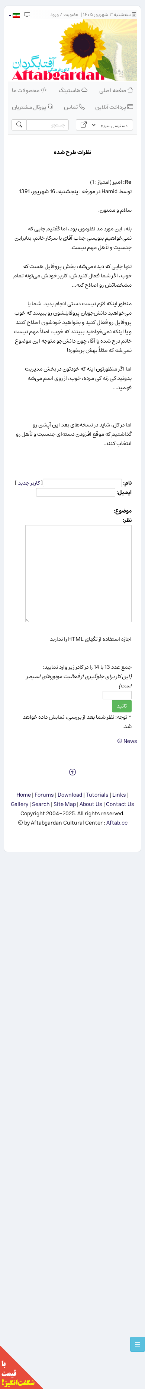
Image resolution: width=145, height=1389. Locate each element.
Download (70, 795)
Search (41, 804)
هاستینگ (70, 90)
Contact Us (120, 804)
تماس (71, 107)
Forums (44, 795)
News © (127, 741)
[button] (14, 15)
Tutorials (97, 795)
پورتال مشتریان (29, 107)
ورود (54, 14)
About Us (91, 804)
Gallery (19, 804)
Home (23, 795)
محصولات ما (26, 90)
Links (119, 795)
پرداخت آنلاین (111, 107)
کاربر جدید (29, 483)
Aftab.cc (117, 823)
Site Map (65, 804)
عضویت (71, 14)
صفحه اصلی (113, 90)
